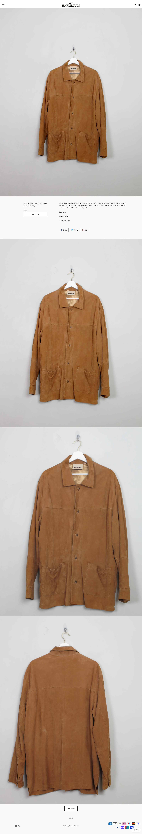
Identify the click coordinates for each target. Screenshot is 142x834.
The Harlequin (73, 826)
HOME (71, 818)
